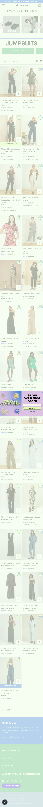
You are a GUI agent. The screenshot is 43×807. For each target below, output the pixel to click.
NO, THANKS (32, 411)
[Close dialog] (41, 392)
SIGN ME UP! (32, 408)
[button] (5, 802)
